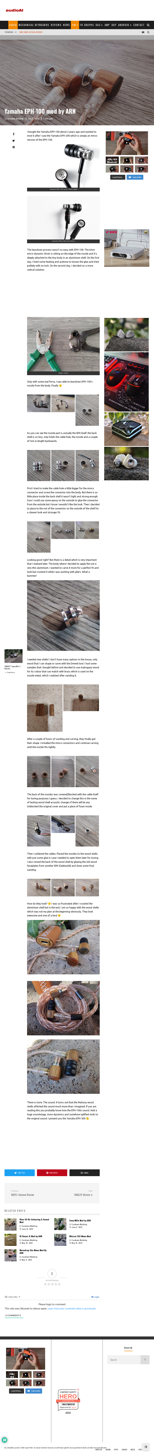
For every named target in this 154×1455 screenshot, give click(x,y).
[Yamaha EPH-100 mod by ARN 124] (63, 653)
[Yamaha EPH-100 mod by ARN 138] (63, 1096)
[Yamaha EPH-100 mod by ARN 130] (39, 845)
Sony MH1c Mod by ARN (80, 1220)
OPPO (116, 1449)
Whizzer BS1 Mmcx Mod (80, 1236)
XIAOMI (108, 1449)
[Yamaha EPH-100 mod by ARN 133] (39, 895)
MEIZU (133, 1449)
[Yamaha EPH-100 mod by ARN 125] (45, 730)
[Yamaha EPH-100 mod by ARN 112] (63, 166)
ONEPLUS (98, 1449)
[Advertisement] (94, 10)
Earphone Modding (15, 118)
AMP (107, 25)
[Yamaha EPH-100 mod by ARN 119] (63, 480)
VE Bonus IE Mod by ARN (31, 1236)
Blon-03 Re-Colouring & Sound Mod (34, 1221)
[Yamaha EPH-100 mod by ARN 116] (63, 411)
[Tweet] (14, 140)
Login (96, 1297)
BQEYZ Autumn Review (22, 1193)
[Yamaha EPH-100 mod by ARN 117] (87, 425)
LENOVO (124, 1449)
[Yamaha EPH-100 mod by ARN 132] (87, 845)
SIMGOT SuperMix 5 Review (12, 667)
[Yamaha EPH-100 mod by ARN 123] (87, 538)
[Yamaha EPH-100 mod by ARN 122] (63, 538)
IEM (74, 25)
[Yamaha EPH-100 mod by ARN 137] (63, 1037)
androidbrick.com (68, 1401)
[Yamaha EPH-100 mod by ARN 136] (63, 976)
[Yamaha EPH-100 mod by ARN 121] (39, 551)
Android (123, 25)
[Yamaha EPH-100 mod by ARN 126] (81, 710)
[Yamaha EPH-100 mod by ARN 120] (87, 480)
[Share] (14, 134)
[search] (144, 1359)
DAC (98, 25)
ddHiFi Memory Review (30, 32)
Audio (13, 25)
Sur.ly (73, 1407)
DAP (114, 25)
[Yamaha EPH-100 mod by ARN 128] (63, 786)
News (66, 25)
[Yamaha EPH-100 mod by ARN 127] (39, 786)
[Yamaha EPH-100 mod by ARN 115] (39, 411)
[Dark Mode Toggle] (145, 1446)
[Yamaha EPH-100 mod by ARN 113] (63, 217)
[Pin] (14, 147)
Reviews (56, 25)
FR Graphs (87, 25)
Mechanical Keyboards (34, 25)
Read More (11, 672)
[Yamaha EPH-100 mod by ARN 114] (63, 344)
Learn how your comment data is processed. (72, 1308)
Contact (139, 25)
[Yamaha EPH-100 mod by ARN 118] (39, 480)
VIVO (140, 1449)
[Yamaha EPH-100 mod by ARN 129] (87, 786)
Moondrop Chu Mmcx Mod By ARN (33, 1251)
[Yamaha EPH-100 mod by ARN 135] (87, 895)
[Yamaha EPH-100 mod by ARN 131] (63, 832)
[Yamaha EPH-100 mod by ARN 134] (63, 895)
